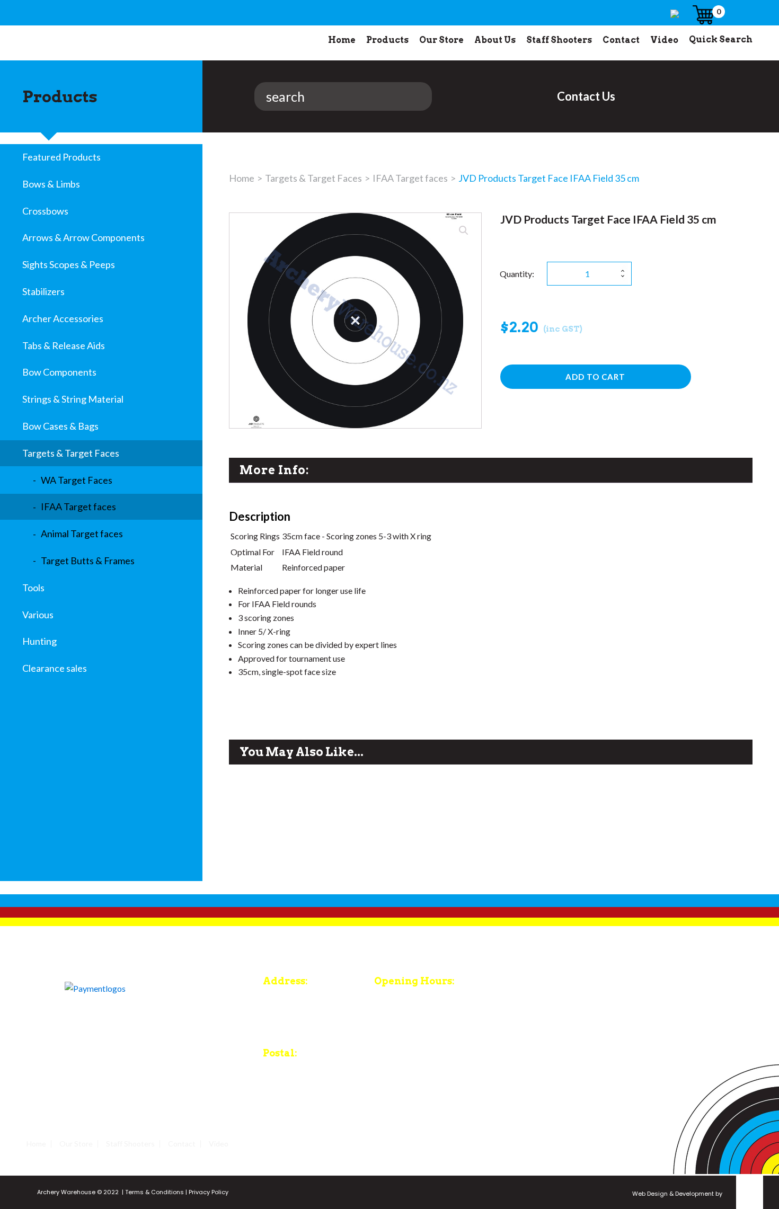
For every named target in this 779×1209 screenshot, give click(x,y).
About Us (495, 40)
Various (38, 614)
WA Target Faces (76, 480)
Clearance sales (54, 668)
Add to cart (595, 376)
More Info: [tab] (274, 470)
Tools (33, 587)
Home (342, 40)
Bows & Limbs (51, 184)
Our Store (441, 40)
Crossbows (45, 211)
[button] (463, 230)
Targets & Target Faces (70, 453)
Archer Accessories (62, 318)
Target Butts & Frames (88, 560)
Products (387, 40)
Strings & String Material (72, 399)
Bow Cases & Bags (60, 426)
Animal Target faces (82, 533)
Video (664, 40)
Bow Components (59, 372)
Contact (621, 40)
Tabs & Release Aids (63, 345)
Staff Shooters (559, 40)
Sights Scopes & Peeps (68, 264)
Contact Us (586, 96)
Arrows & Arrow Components (83, 237)
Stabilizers (43, 291)
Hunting (39, 641)
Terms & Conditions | (155, 1192)
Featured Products (61, 157)
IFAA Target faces (78, 506)
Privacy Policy (207, 1192)
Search (231, 96)
